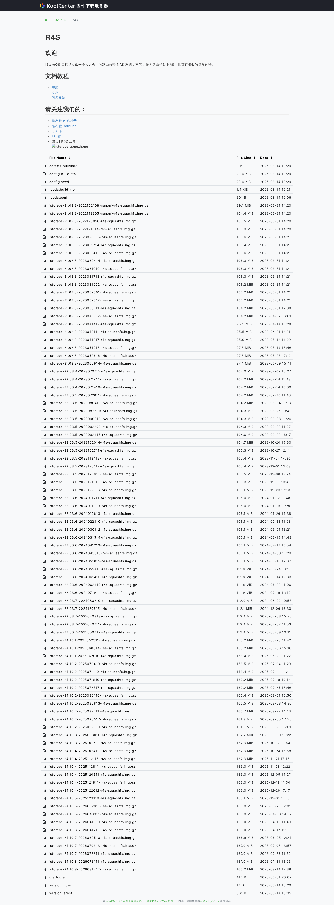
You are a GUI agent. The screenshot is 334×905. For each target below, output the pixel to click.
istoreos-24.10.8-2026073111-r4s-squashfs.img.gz (92, 861)
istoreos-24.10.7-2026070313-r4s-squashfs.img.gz (93, 846)
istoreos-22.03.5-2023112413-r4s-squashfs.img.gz (92, 458)
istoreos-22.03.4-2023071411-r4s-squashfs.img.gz (92, 379)
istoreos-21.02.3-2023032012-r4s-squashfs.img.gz (92, 300)
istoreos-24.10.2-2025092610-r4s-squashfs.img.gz (93, 727)
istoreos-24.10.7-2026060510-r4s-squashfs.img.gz (93, 838)
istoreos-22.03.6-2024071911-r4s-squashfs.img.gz (92, 593)
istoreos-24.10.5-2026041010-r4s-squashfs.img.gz (93, 822)
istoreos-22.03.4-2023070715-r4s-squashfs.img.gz (93, 371)
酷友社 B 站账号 (64, 120)
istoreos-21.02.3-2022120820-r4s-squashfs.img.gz (92, 221)
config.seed (59, 182)
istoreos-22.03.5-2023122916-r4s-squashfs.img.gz (93, 490)
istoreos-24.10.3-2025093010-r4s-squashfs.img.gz (93, 735)
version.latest (60, 893)
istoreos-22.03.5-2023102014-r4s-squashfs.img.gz (93, 442)
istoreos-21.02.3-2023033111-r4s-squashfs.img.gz (92, 308)
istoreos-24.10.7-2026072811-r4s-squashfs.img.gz (92, 853)
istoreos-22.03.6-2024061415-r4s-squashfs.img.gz (93, 577)
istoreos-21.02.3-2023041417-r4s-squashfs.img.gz (92, 324)
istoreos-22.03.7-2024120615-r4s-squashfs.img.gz (93, 608)
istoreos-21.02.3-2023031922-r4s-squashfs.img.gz (92, 284)
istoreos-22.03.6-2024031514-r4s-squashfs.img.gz (93, 537)
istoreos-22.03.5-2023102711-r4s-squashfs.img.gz (92, 450)
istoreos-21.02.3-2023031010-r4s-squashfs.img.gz (92, 268)
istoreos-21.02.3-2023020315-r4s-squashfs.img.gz (93, 237)
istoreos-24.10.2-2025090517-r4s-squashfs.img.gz (93, 719)
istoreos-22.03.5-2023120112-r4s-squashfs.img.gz (92, 466)
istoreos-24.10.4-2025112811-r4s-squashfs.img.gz (92, 766)
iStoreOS (60, 20)
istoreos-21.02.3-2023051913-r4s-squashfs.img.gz (92, 348)
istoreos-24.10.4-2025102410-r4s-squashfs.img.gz (92, 751)
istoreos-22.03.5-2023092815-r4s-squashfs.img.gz (93, 435)
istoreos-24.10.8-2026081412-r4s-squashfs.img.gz (92, 869)
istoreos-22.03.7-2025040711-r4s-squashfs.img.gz (93, 624)
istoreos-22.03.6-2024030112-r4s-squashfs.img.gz (93, 529)
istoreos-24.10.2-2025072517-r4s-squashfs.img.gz (92, 688)
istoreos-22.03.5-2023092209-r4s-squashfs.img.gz (93, 427)
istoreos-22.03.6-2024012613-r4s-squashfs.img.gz (93, 513)
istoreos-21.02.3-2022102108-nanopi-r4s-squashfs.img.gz (99, 205)
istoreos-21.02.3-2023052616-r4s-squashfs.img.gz (93, 356)
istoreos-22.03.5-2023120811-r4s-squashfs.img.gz (92, 474)
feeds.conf (58, 197)
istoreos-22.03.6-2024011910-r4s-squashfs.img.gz (93, 506)
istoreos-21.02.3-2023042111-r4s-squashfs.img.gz (92, 332)
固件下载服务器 (91, 5)
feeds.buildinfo (62, 189)
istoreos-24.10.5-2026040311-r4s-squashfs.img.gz (93, 814)
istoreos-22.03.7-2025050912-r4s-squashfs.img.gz (93, 632)
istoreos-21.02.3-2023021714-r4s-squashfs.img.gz (92, 245)
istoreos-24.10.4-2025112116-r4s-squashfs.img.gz (92, 759)
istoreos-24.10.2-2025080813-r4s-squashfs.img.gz (93, 703)
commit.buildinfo (63, 166)
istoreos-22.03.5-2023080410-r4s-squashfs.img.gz (93, 403)
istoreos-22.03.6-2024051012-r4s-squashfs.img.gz (93, 561)
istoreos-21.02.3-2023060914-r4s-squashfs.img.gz (93, 363)
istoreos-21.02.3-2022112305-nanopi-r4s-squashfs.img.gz (99, 213)
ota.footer (57, 877)
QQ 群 (57, 131)
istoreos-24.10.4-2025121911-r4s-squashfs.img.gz (92, 782)
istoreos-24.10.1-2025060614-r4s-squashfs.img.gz (92, 648)
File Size (244, 158)
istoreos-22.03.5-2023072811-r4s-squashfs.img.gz (93, 395)
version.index (60, 885)
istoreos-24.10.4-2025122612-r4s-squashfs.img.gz (92, 790)
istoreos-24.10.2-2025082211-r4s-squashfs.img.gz (92, 711)
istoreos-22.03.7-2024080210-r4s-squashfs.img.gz (93, 600)
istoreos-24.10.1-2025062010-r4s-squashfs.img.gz (92, 656)
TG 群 (56, 136)
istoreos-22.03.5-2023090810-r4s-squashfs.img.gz (93, 419)
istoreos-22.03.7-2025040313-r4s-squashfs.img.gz (93, 616)
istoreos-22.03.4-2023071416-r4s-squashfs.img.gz (93, 387)
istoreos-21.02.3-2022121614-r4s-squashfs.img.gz (92, 229)
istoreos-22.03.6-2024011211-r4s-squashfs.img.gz (92, 498)
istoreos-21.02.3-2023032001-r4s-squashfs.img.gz (93, 292)
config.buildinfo (62, 174)
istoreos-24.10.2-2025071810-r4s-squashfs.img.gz (92, 680)
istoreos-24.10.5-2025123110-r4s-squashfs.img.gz (92, 798)
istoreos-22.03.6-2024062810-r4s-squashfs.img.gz (93, 585)
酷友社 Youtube (64, 126)
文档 (55, 93)
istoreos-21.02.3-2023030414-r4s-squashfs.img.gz (93, 260)
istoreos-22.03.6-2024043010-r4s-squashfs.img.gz (93, 553)
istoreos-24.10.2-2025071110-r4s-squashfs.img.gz (92, 672)
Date (264, 158)
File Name (57, 158)
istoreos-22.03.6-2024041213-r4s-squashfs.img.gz (93, 545)
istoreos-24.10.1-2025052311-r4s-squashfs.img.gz (92, 640)
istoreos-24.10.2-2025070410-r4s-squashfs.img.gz (93, 664)
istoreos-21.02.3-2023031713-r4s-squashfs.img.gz (92, 276)
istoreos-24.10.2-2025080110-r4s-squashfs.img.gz (92, 695)
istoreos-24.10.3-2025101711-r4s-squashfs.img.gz (92, 743)
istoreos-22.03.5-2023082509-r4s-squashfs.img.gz (93, 411)
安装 (55, 87)
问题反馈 (58, 98)
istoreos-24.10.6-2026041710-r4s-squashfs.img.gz (92, 830)
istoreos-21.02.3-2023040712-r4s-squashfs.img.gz (92, 316)
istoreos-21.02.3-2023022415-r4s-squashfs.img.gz (92, 253)
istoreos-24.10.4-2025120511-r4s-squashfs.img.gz (92, 774)
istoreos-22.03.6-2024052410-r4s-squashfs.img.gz (93, 569)
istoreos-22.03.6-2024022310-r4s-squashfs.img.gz (93, 521)
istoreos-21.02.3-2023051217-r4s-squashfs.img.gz (92, 340)
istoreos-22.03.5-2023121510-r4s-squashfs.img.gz (92, 482)
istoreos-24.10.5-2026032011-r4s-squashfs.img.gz (92, 806)
